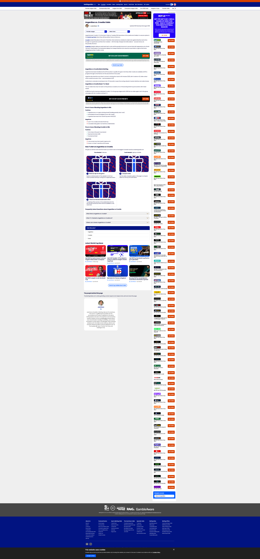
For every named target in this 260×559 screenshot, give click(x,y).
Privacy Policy (88, 528)
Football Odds (114, 523)
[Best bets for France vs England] (117, 271)
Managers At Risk (127, 526)
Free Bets (108, 4)
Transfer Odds (165, 8)
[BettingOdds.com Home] (90, 4)
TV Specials (139, 523)
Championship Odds (104, 8)
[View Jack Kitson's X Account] (98, 26)
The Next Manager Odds (128, 523)
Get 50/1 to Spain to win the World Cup (95, 278)
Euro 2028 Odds (144, 8)
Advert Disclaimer (171, 12)
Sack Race (131, 4)
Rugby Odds (113, 531)
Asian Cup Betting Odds (103, 530)
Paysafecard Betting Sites (154, 531)
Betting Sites (119, 4)
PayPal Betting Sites (153, 528)
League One (100, 531)
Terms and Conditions (90, 535)
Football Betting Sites (153, 535)
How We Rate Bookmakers (91, 531)
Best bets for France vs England (116, 278)
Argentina (88, 46)
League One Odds (117, 8)
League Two (100, 533)
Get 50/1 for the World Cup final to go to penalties (139, 258)
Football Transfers (101, 535)
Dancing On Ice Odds (141, 530)
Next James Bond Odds (141, 533)
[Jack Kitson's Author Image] (101, 303)
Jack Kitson (94, 26)
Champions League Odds (131, 8)
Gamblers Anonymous (156, 512)
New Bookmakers (153, 530)
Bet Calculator (139, 4)
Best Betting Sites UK (153, 523)
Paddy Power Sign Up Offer (167, 523)
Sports (125, 4)
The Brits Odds (139, 531)
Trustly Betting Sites (153, 526)
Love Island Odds (140, 526)
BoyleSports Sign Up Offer (167, 531)
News (113, 4)
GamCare (144, 512)
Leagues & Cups (155, 8)
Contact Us (88, 526)
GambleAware (149, 512)
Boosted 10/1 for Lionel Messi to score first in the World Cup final (138, 278)
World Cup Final (91, 37)
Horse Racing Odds (115, 528)
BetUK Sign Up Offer (165, 528)
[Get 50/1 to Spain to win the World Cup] (95, 271)
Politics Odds (139, 524)
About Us (87, 523)
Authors (87, 524)
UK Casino (146, 4)
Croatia (87, 40)
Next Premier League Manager (129, 524)
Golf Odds (113, 530)
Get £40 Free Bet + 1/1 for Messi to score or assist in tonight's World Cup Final (117, 259)
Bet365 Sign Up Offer (166, 524)
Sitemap (87, 538)
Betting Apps (152, 524)
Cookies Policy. (156, 552)
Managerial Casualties (128, 528)
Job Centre (126, 531)
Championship (101, 524)
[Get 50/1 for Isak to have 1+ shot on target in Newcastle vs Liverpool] (95, 251)
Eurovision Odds (140, 528)
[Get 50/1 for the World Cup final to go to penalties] (139, 251)
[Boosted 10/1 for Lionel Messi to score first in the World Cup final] (139, 271)
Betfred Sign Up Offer (166, 530)
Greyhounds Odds (114, 524)
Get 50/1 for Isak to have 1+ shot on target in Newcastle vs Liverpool (95, 258)
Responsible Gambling (90, 533)
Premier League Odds (90, 8)
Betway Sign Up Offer (166, 533)
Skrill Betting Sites (153, 533)
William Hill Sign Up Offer (166, 526)
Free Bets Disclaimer (89, 536)
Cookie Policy (88, 530)
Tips (99, 4)
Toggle (171, 4)
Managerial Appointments (129, 530)
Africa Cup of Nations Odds (103, 526)
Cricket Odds (113, 526)
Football (103, 4)
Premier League (101, 523)
